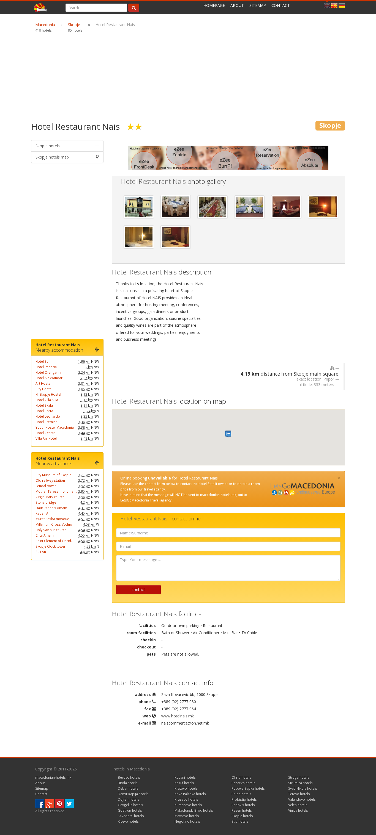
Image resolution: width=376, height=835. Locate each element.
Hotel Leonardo (48, 416)
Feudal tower (46, 486)
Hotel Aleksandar (49, 378)
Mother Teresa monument (56, 491)
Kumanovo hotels (188, 805)
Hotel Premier (46, 422)
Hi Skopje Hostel (48, 394)
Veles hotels (297, 805)
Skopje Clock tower (51, 546)
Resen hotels (241, 810)
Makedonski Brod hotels (194, 810)
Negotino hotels (187, 821)
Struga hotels (298, 777)
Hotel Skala (44, 405)
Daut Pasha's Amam (51, 508)
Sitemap (257, 5)
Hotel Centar (45, 433)
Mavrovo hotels (187, 816)
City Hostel (44, 389)
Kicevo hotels (128, 821)
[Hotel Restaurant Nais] (139, 207)
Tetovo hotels (299, 794)
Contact (280, 5)
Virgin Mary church (50, 497)
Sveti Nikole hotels (302, 788)
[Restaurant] (175, 206)
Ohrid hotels (241, 777)
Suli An (41, 552)
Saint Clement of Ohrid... (54, 541)
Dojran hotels (128, 799)
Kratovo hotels (186, 788)
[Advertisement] (188, 76)
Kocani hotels (185, 777)
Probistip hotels (244, 799)
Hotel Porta (44, 411)
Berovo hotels (129, 777)
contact (138, 589)
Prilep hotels (241, 794)
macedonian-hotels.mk (53, 777)
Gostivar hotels (130, 810)
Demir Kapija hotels (133, 794)
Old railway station (50, 480)
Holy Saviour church (51, 530)
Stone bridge (46, 502)
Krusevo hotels (186, 799)
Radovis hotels (243, 805)
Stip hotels (239, 821)
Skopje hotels (48, 145)
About (237, 5)
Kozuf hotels (184, 783)
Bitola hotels (128, 783)
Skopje (74, 24)
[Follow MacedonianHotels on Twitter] (69, 803)
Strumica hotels (300, 783)
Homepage (214, 5)
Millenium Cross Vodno (54, 524)
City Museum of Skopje (53, 475)
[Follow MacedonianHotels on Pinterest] (59, 803)
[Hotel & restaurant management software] (228, 157)
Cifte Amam (45, 535)
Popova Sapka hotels (248, 788)
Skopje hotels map (52, 157)
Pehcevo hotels (243, 783)
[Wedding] (249, 207)
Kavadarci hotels (131, 816)
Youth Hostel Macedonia (55, 427)
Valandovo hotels (302, 799)
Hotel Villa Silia (47, 400)
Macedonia (45, 24)
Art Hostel (43, 383)
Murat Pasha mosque (52, 519)
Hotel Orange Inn (49, 372)
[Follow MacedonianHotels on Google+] (49, 803)
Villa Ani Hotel (46, 438)
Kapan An (43, 513)
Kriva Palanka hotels (190, 794)
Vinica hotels (298, 810)
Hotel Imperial (47, 367)
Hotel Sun (43, 361)
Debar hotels (128, 788)
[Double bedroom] (286, 206)
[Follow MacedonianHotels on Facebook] (39, 803)
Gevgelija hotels (130, 805)
